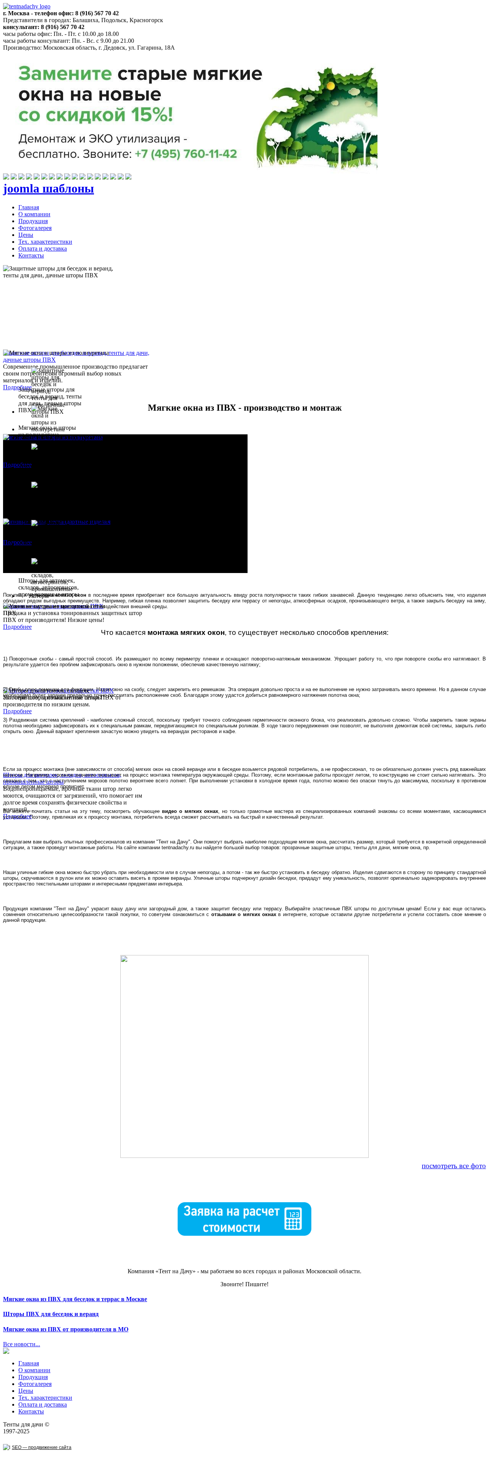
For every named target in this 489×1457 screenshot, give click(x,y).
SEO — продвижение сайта (41, 1447)
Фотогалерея (35, 228)
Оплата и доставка (42, 248)
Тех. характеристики (45, 241)
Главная (28, 207)
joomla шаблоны (48, 188)
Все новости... (21, 1344)
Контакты (31, 255)
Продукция (33, 221)
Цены (25, 235)
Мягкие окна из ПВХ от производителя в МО (65, 1329)
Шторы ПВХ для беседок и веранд (51, 1314)
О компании (34, 214)
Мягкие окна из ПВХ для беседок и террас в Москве (75, 1299)
